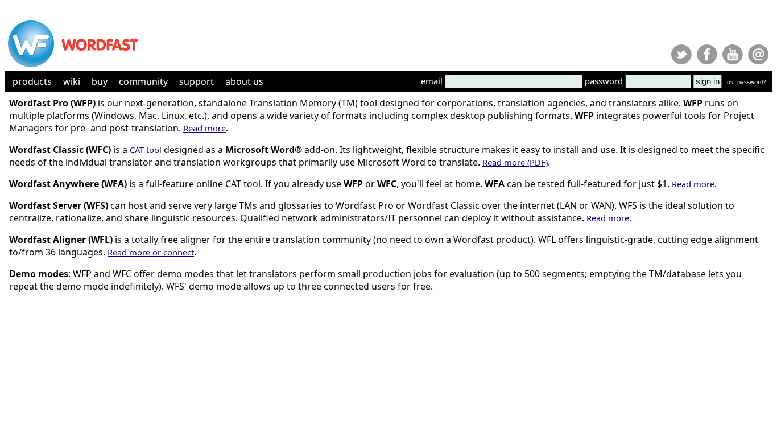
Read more (204, 128)
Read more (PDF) (515, 162)
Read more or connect (151, 252)
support (196, 81)
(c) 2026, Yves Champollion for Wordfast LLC (58, 310)
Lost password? (745, 82)
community (143, 81)
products (32, 81)
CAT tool (146, 149)
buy (100, 81)
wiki (71, 81)
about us (244, 81)
